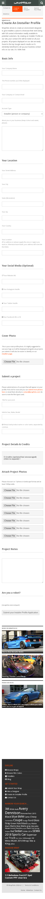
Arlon (12, 809)
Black (8, 816)
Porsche (19, 828)
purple (24, 828)
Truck (12, 837)
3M (7, 809)
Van (17, 838)
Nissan (7, 828)
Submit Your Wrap (37, 9)
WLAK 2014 (16, 840)
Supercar (32, 834)
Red (12, 831)
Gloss (36, 820)
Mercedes (34, 826)
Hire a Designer (27, 9)
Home (23, 890)
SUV (6, 838)
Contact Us (6, 8)
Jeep (29, 824)
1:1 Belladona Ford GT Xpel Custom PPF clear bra (18, 876)
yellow (12, 844)
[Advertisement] (22, 732)
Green (13, 823)
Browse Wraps (12, 770)
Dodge (25, 821)
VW (33, 838)
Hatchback (22, 823)
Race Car (30, 828)
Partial (12, 828)
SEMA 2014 (27, 831)
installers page (7, 354)
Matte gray (26, 826)
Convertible (9, 821)
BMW (21, 816)
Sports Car (19, 834)
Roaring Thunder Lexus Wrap (14, 676)
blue (14, 816)
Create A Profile (16, 9)
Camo (27, 817)
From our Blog (8, 683)
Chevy (33, 816)
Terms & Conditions (32, 885)
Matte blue (15, 826)
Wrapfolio (6, 20)
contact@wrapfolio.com (31, 392)
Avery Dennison (16, 811)
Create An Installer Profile (16, 794)
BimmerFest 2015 (28, 813)
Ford (30, 820)
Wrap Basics (6, 702)
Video (20, 838)
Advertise (6, 14)
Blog (9, 779)
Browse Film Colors (14, 773)
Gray (7, 823)
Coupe (17, 820)
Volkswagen (27, 838)
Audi (16, 809)
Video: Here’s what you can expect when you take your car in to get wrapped (22, 705)
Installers (10, 776)
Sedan (18, 831)
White (7, 841)
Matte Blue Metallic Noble (13, 652)
